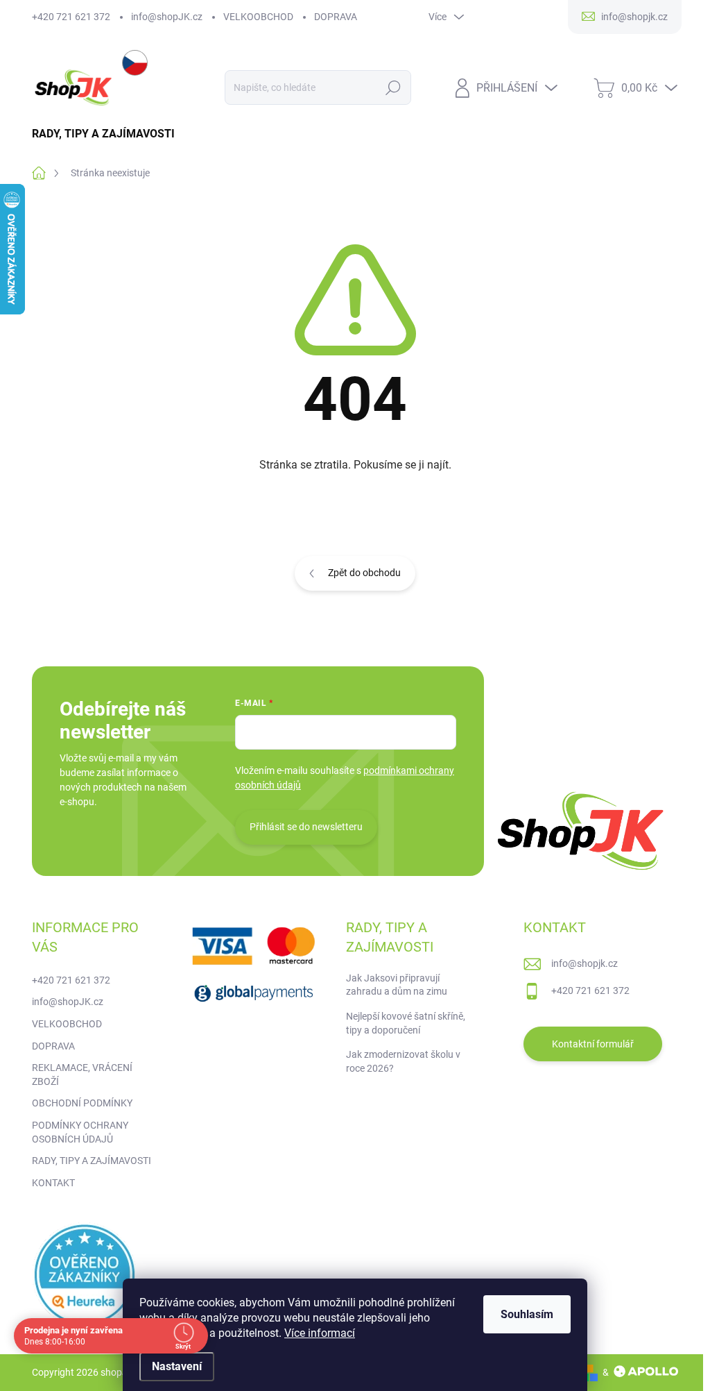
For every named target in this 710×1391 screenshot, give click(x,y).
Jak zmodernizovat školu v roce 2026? (403, 1061)
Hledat (393, 87)
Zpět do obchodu (364, 572)
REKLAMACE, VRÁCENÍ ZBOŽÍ (82, 1074)
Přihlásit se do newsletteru (306, 826)
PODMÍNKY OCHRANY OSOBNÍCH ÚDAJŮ (80, 1132)
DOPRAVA (335, 16)
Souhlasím (527, 1314)
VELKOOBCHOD (258, 16)
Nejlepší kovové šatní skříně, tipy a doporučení (405, 1023)
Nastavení (177, 1366)
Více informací (319, 1333)
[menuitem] (108, 134)
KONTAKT (53, 1182)
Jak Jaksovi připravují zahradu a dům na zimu (396, 984)
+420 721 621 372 (71, 16)
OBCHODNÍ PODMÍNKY (82, 1102)
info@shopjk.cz (584, 963)
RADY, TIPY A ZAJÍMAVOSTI (91, 1160)
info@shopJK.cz (166, 16)
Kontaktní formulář (593, 1043)
